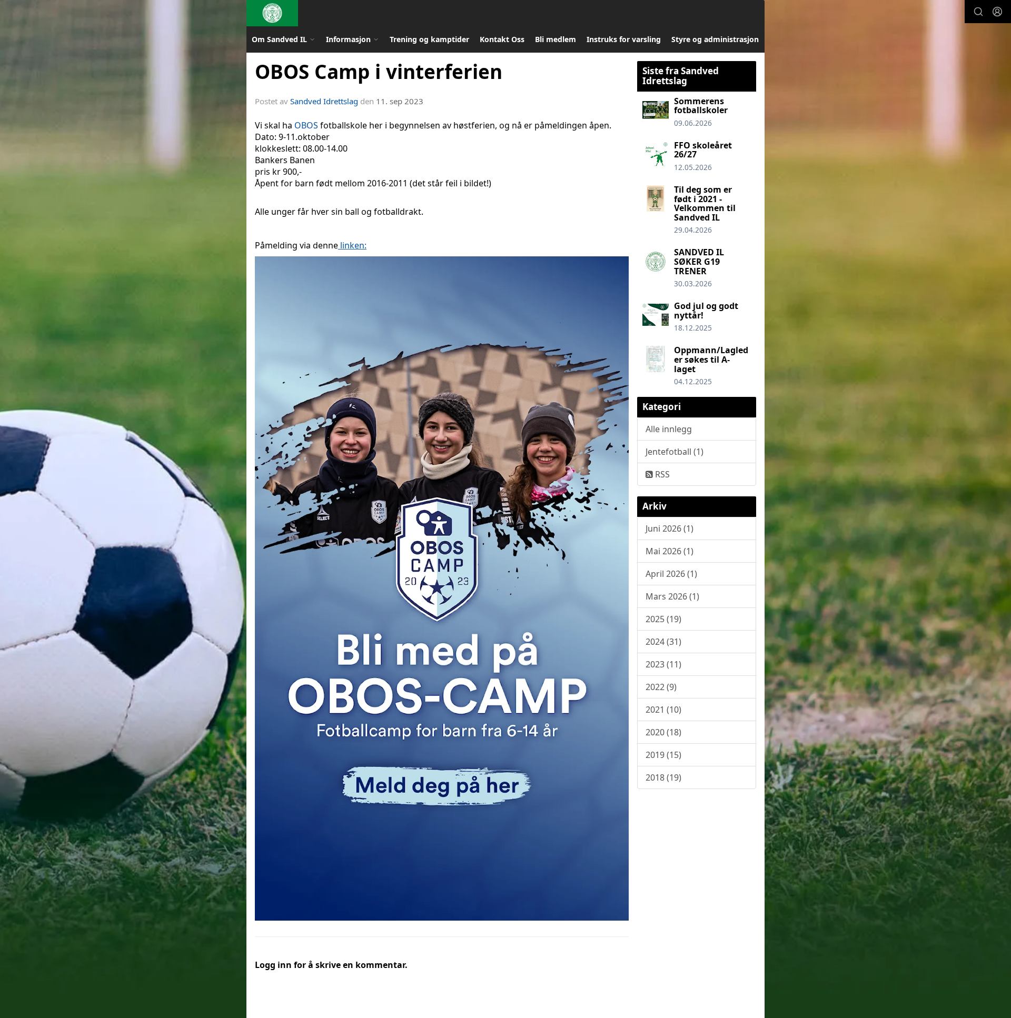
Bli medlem (555, 39)
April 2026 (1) (671, 574)
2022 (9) (661, 687)
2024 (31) (663, 641)
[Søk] (978, 11)
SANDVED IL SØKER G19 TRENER (699, 261)
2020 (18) (663, 732)
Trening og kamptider (429, 39)
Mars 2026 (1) (672, 596)
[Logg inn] (997, 11)
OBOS (306, 125)
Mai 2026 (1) (669, 551)
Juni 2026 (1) (669, 528)
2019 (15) (663, 755)
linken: (352, 245)
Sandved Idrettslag (324, 101)
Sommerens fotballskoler (701, 105)
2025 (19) (663, 619)
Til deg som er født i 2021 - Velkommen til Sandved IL (705, 203)
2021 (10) (663, 709)
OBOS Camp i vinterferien (378, 71)
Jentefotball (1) (674, 451)
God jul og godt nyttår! (706, 310)
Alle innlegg (669, 429)
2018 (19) (663, 777)
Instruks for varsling (624, 39)
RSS (661, 474)
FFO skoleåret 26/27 (703, 150)
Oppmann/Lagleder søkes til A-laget (711, 359)
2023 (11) (663, 664)
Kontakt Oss (502, 39)
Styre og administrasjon (715, 39)
